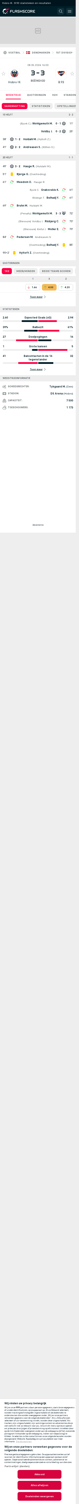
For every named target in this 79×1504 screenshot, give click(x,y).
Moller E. (53, 229)
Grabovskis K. (50, 190)
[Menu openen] (69, 11)
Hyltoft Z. (44, 139)
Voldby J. (37, 221)
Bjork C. (26, 123)
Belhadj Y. (53, 198)
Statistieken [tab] (41, 106)
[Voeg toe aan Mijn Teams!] (3, 73)
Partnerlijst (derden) (17, 1466)
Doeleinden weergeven (39, 1496)
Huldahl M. (43, 166)
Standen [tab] (70, 94)
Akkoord (39, 1474)
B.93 (61, 82)
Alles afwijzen (39, 1485)
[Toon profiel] (14, 73)
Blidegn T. (38, 198)
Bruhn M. (22, 205)
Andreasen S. (43, 237)
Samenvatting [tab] (14, 106)
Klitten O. (48, 147)
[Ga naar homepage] (22, 11)
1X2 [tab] (6, 271)
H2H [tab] (54, 94)
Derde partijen (24, 1441)
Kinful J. (41, 229)
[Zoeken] (60, 11)
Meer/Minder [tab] (25, 271)
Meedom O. (24, 182)
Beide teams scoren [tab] (56, 271)
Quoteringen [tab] (36, 94)
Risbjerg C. (52, 221)
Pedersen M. (25, 237)
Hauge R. (39, 182)
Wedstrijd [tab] (13, 94)
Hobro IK (14, 82)
